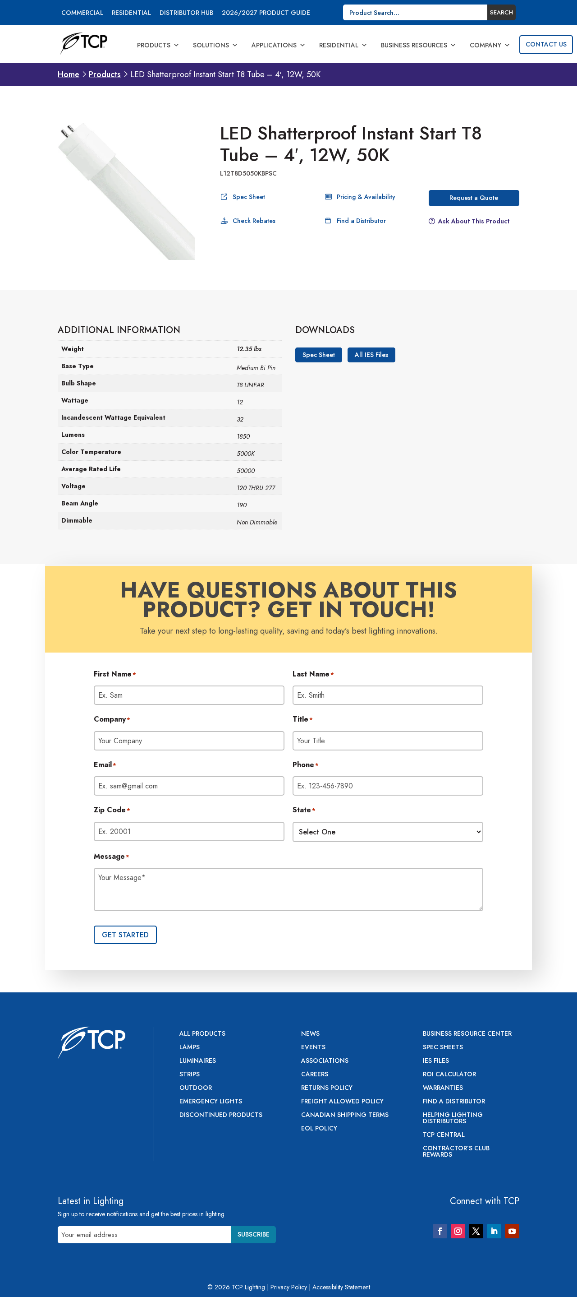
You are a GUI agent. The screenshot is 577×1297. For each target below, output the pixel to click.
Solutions (211, 45)
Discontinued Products (220, 1115)
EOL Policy (319, 1129)
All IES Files (371, 354)
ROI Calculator (449, 1075)
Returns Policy (327, 1088)
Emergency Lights (210, 1102)
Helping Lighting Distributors (453, 1119)
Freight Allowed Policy (342, 1102)
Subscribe (254, 1234)
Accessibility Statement (341, 1287)
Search (501, 12)
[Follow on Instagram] (458, 1231)
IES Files (436, 1061)
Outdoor (195, 1088)
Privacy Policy (288, 1287)
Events (313, 1047)
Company (485, 45)
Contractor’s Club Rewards (456, 1152)
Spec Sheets (443, 1047)
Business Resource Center (467, 1034)
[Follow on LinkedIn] (494, 1231)
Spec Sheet (249, 196)
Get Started (125, 935)
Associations (324, 1061)
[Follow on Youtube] (512, 1231)
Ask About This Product (473, 221)
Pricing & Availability (366, 196)
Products (153, 45)
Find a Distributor (361, 220)
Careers (314, 1075)
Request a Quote (473, 197)
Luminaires (197, 1061)
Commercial (82, 13)
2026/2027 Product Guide (266, 13)
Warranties (443, 1088)
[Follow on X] (476, 1231)
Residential (131, 13)
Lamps (189, 1047)
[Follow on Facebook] (440, 1231)
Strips (189, 1075)
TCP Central (444, 1135)
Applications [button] (274, 45)
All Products (202, 1034)
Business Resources (414, 45)
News (310, 1034)
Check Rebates (254, 220)
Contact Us (546, 44)
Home (68, 74)
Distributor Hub (186, 13)
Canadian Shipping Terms (345, 1115)
